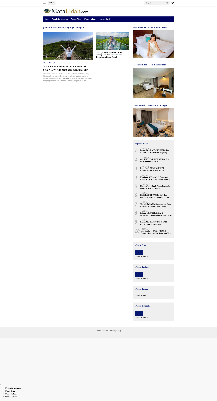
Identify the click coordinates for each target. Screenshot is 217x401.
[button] (167, 3)
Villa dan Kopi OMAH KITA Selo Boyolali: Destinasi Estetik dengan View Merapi (156, 232)
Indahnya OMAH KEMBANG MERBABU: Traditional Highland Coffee (156, 214)
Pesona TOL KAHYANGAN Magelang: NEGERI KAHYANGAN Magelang (155, 151)
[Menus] (45, 3)
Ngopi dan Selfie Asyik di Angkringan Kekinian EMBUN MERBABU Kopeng (155, 178)
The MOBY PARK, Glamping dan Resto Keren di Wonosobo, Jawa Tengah (155, 205)
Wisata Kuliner (90, 19)
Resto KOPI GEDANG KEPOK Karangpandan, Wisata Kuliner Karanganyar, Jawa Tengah (152, 169)
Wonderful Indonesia (60, 19)
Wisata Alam (76, 19)
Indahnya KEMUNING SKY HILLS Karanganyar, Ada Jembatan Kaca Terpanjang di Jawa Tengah (109, 55)
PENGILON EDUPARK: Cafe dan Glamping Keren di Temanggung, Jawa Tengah (155, 196)
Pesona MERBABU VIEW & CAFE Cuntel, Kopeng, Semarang (153, 223)
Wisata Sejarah (104, 19)
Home (47, 19)
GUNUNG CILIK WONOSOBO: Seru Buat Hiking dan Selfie (154, 160)
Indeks (51, 3)
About (105, 331)
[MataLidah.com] (66, 11)
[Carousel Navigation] (153, 252)
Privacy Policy (115, 331)
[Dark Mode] (172, 3)
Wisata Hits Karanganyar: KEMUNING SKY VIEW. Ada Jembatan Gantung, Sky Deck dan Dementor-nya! (65, 69)
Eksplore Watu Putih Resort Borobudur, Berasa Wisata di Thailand (155, 187)
